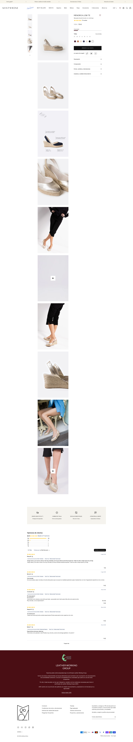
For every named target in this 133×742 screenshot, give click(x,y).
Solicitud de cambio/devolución (50, 710)
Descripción (77, 59)
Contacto (44, 706)
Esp (114, 8)
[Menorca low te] (29, 18)
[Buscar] (127, 8)
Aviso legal (113, 735)
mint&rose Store (24, 736)
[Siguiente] (30, 55)
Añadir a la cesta (88, 48)
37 (79, 36)
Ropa (78, 8)
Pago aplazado (74, 708)
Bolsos (72, 8)
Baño (65, 8)
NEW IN (51, 8)
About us (104, 8)
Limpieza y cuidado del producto (82, 74)
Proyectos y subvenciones (77, 713)
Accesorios (86, 8)
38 (82, 36)
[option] (29, 18)
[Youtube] (22, 727)
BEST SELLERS (41, 8)
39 (84, 36)
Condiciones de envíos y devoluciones (52, 708)
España (19, 732)
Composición (77, 64)
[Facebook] (18, 727)
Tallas (88, 34)
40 (87, 36)
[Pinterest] (33, 727)
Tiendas (72, 706)
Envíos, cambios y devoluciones (82, 69)
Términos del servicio (75, 710)
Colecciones (95, 8)
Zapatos (58, 8)
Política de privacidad (105, 735)
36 (77, 36)
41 (90, 36)
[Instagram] (25, 727)
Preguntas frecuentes (48, 713)
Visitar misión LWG (66, 692)
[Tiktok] (29, 727)
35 (74, 36)
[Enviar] (115, 717)
